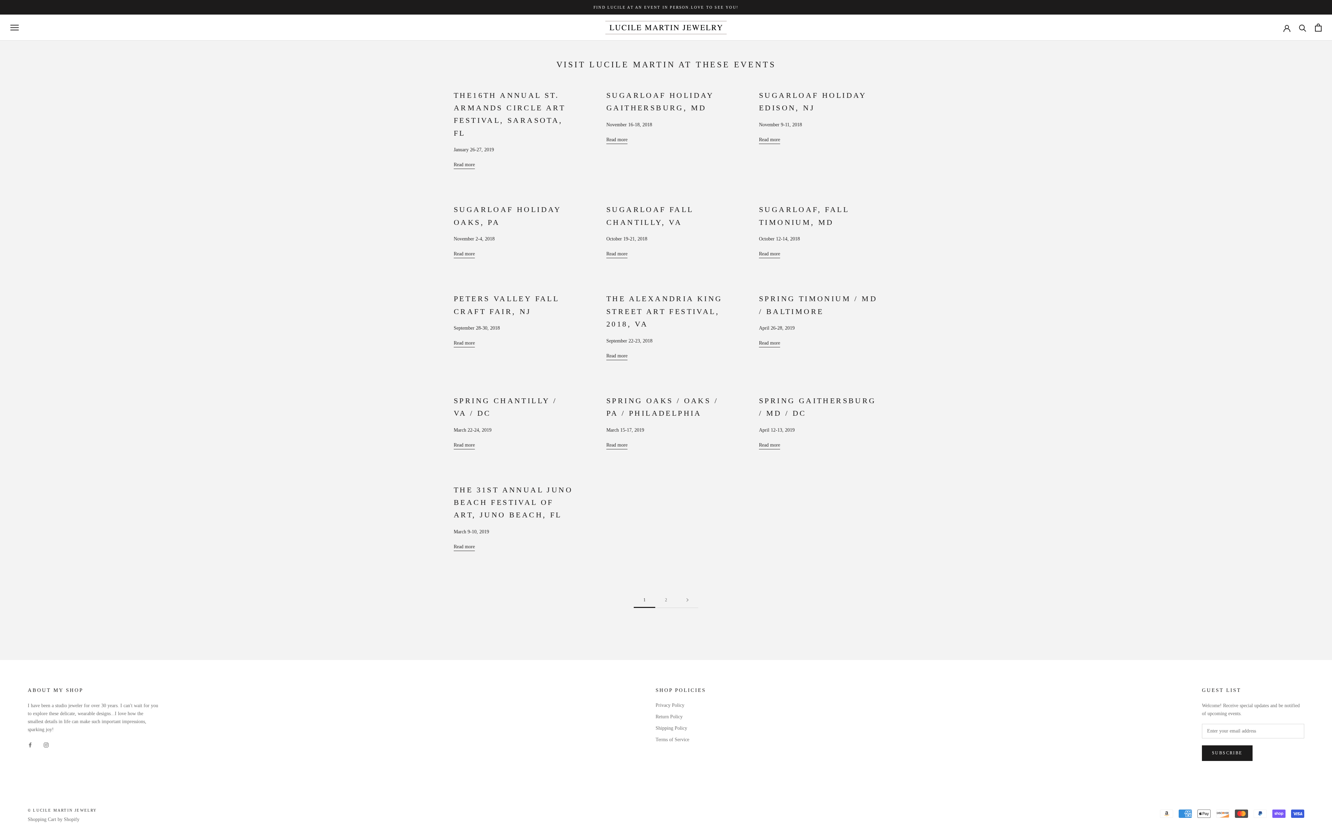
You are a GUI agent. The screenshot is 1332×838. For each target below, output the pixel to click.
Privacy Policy (670, 705)
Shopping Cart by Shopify (53, 819)
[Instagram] (46, 744)
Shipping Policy (671, 728)
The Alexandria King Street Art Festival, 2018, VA (664, 311)
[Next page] (687, 600)
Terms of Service (672, 739)
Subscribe (1227, 753)
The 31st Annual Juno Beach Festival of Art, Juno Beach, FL (513, 502)
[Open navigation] (14, 28)
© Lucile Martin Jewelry (62, 810)
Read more (464, 164)
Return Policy (669, 716)
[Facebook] (30, 744)
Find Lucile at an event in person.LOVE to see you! (666, 7)
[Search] (1302, 27)
